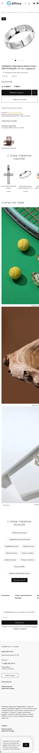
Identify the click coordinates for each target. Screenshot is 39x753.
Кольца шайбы (19, 566)
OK (26, 745)
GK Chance (21, 12)
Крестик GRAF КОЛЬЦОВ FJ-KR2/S (8, 187)
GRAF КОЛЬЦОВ (12, 12)
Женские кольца (28, 546)
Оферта (4, 725)
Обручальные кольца (19, 533)
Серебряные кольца (11, 546)
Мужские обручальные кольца (19, 573)
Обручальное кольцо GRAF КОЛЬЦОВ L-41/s (25, 187)
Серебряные (30, 12)
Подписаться (19, 622)
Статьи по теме (13, 202)
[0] (33, 3)
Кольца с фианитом (27, 560)
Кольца (4, 12)
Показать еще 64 (20, 580)
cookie (4, 745)
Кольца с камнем (27, 553)
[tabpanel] (19, 37)
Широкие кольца (10, 560)
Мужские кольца (11, 553)
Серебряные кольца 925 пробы (19, 539)
